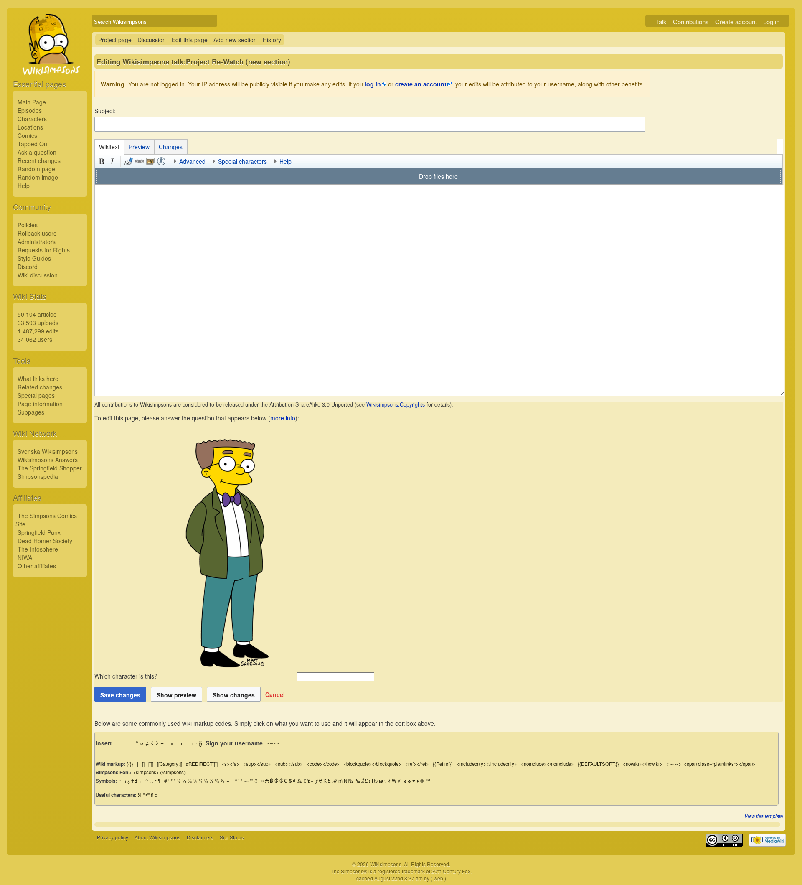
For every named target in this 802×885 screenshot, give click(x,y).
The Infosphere (38, 549)
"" (251, 780)
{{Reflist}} (443, 763)
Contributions (691, 21)
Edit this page (190, 40)
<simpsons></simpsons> (160, 772)
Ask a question (37, 152)
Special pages (36, 395)
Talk (661, 21)
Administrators (37, 241)
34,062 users (35, 339)
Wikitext (109, 146)
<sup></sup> (257, 763)
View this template (763, 816)
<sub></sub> (289, 763)
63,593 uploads (38, 322)
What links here (38, 378)
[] (143, 763)
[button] (275, 694)
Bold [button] (101, 161)
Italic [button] (112, 161)
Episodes (30, 110)
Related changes (40, 387)
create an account (421, 84)
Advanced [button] (192, 161)
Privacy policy (112, 837)
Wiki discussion (38, 275)
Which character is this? (126, 676)
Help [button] (285, 161)
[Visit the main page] (50, 63)
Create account (736, 21)
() (256, 780)
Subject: (105, 111)
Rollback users (37, 233)
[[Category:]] (169, 763)
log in (373, 84)
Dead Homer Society (45, 541)
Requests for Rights (44, 250)
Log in (771, 21)
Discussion (151, 40)
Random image (38, 177)
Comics (27, 135)
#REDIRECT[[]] (202, 763)
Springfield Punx (39, 532)
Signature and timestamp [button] (128, 161)
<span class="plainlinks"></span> (720, 763)
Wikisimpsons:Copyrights (395, 404)
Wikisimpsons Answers (48, 459)
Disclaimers (200, 837)
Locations (30, 127)
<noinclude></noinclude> (547, 763)
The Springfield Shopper (50, 468)
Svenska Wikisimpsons (48, 451)
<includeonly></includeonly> (487, 763)
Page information (40, 403)
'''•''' (146, 794)
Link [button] (139, 161)
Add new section (235, 40)
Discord (28, 266)
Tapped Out (33, 144)
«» (246, 780)
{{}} (130, 763)
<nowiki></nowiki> (642, 763)
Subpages (31, 412)
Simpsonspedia (38, 476)
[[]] (150, 763)
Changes (171, 146)
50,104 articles (37, 314)
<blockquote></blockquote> (372, 763)
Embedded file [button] (150, 161)
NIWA (25, 557)
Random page (36, 169)
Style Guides (34, 258)
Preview (139, 146)
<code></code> (323, 763)
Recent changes (39, 160)
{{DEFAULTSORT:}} (598, 763)
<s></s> (230, 763)
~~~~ (273, 743)
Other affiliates (37, 566)
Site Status (232, 837)
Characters (32, 118)
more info (282, 418)
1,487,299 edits (38, 331)
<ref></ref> (417, 763)
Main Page (32, 102)
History (272, 40)
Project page (115, 40)
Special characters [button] (242, 161)
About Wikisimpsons (157, 837)
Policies (28, 225)
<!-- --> (673, 763)
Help (24, 185)
